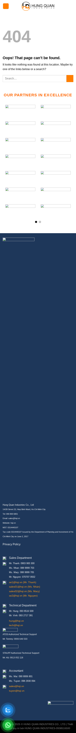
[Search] (72, 6)
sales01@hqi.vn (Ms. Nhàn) (24, 586)
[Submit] (69, 78)
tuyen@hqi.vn (16, 690)
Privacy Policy (12, 544)
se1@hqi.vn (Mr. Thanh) (22, 582)
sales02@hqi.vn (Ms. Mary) (24, 591)
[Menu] (6, 6)
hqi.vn (13, 523)
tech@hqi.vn (16, 625)
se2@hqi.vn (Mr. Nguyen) (23, 595)
